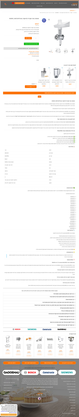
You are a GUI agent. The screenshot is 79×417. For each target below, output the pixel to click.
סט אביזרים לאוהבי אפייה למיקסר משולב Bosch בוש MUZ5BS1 (61, 346)
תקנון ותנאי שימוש (72, 392)
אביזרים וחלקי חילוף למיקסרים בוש (64, 12)
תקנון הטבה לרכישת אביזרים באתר (69, 381)
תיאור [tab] (39, 96)
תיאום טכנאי (6, 401)
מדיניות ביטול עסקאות (71, 389)
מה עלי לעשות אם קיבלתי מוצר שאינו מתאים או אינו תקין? (62, 322)
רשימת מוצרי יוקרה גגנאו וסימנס (9, 382)
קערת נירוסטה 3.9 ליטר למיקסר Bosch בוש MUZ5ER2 (71, 346)
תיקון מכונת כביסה (7, 393)
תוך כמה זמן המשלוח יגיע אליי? (67, 310)
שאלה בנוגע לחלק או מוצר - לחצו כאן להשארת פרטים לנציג (27, 48)
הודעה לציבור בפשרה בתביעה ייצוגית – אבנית (68, 414)
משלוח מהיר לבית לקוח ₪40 (34, 52)
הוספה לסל (28, 38)
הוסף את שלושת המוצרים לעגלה (31, 86)
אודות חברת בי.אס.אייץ (8, 387)
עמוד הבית (75, 12)
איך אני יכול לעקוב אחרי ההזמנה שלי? (66, 316)
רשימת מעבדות (72, 402)
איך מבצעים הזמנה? (70, 299)
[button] (39, 10)
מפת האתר (6, 403)
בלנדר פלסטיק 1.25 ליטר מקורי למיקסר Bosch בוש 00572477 (57, 82)
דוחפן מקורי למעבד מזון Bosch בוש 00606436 (8, 345)
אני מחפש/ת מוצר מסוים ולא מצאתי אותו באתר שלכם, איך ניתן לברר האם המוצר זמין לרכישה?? (54, 305)
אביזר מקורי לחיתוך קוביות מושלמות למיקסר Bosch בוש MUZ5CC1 (44, 82)
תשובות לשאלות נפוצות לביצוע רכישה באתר (12, 379)
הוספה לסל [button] (71, 354)
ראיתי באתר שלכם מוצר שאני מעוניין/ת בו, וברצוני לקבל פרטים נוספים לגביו (58, 302)
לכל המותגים (72, 10)
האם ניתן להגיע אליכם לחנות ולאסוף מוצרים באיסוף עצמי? (62, 296)
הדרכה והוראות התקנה (49, 3)
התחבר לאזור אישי (39, 6)
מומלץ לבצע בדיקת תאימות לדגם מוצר (31, 43)
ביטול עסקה (73, 410)
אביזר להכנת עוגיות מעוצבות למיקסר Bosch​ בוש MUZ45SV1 (39, 346)
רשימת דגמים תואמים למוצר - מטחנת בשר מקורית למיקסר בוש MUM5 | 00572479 (59, 93)
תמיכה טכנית (43, 3)
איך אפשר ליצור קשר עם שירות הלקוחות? (65, 325)
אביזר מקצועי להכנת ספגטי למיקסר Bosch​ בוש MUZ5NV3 (50, 346)
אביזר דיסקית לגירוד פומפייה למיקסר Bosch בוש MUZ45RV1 (18, 346)
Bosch (71, 12)
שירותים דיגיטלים (7, 395)
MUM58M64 (57, 12)
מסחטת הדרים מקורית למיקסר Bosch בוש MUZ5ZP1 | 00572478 (28, 347)
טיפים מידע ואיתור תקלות (35, 3)
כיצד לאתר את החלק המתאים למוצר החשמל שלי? (63, 293)
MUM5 (37, 60)
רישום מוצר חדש (27, 3)
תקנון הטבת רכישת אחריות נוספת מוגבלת (68, 378)
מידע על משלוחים (72, 397)
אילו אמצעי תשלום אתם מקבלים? (67, 308)
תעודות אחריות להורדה (71, 386)
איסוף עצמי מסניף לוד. (35, 56)
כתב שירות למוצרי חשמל (71, 384)
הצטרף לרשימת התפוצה (19, 3)
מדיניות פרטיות (72, 394)
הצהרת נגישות (72, 408)
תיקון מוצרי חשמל (7, 390)
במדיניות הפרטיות (4, 411)
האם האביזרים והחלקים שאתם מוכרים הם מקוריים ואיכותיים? (61, 313)
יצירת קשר (55, 3)
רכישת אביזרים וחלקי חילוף (63, 3)
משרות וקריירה (6, 398)
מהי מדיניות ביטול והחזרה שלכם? (67, 319)
